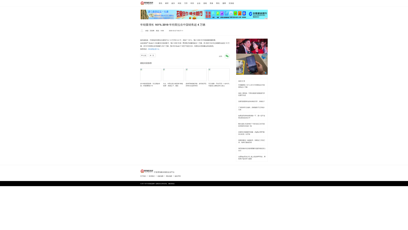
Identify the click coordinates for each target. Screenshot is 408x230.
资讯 (160, 3)
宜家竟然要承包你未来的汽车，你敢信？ (251, 101)
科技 (179, 3)
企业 (198, 3)
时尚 (192, 3)
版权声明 (178, 176)
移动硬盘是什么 (153, 49)
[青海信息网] (146, 3)
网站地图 (169, 176)
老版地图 (160, 176)
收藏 (144, 55)
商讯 (218, 3)
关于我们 (143, 176)
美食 (211, 3)
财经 (167, 3)
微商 (224, 3)
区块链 (231, 3)
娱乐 (173, 3)
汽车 (186, 3)
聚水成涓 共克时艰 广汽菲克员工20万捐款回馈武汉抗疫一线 (251, 125)
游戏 (205, 3)
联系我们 (152, 176)
